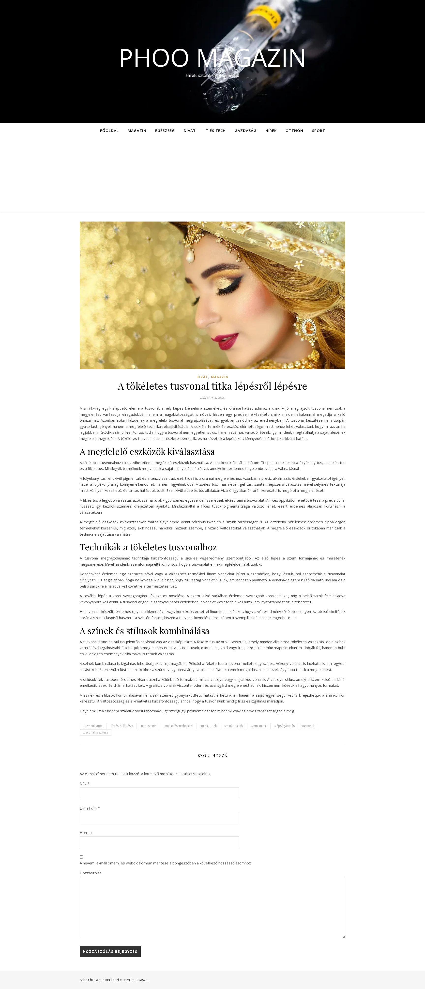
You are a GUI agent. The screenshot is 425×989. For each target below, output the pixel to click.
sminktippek (208, 726)
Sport (318, 130)
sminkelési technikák (178, 726)
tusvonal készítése (95, 732)
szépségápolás (284, 726)
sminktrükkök (233, 726)
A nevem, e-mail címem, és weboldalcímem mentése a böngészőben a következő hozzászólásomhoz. (166, 863)
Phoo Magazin (212, 57)
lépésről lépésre (122, 726)
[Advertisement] (212, 174)
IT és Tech (215, 130)
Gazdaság (246, 130)
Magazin (137, 130)
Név (85, 783)
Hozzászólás (91, 872)
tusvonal (308, 726)
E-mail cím (90, 808)
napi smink (148, 726)
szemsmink (258, 726)
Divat (190, 130)
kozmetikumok (93, 726)
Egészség (165, 130)
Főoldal (109, 130)
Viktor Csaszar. (138, 979)
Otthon (294, 130)
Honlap (86, 832)
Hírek (271, 130)
